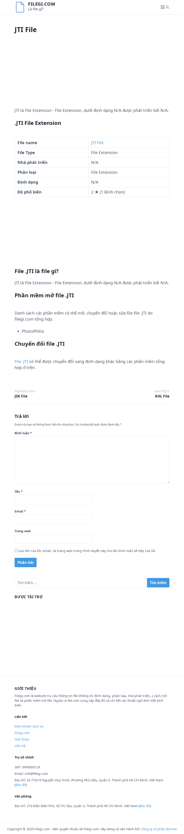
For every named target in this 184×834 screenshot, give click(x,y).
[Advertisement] (92, 76)
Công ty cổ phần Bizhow (159, 829)
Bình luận (23, 433)
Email (20, 511)
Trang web (23, 531)
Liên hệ (20, 746)
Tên (19, 491)
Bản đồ (20, 785)
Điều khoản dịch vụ (29, 726)
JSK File (21, 396)
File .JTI (21, 361)
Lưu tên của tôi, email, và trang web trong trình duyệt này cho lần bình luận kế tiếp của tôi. (87, 551)
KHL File (162, 396)
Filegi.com (41, 4)
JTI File (97, 142)
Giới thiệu (22, 739)
